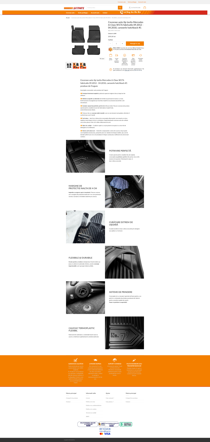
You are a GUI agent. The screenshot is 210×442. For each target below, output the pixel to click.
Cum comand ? (110, 398)
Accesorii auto (142, 2)
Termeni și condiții (91, 413)
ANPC (87, 416)
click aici (127, 70)
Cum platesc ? (110, 401)
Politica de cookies (91, 409)
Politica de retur (90, 401)
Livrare (88, 398)
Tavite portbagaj (132, 2)
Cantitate (110, 40)
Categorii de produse (72, 398)
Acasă (67, 17)
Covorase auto (122, 2)
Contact (105, 13)
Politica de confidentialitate (93, 405)
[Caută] (120, 7)
